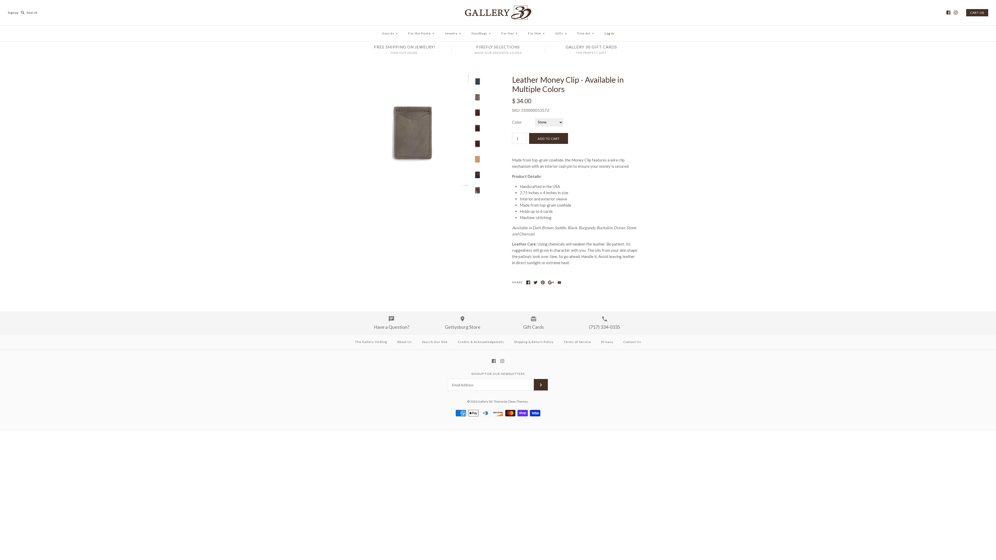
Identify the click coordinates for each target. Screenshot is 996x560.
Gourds (390, 33)
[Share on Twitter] (535, 282)
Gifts (561, 33)
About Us (404, 342)
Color (517, 122)
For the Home (421, 33)
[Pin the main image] (543, 282)
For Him (536, 33)
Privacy (607, 342)
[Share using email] (559, 282)
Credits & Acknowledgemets (481, 342)
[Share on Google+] (551, 282)
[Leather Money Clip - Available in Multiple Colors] (413, 78)
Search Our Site (434, 342)
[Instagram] (956, 13)
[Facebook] (948, 13)
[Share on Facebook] (528, 282)
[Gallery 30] (498, 8)
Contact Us (632, 342)
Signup (13, 13)
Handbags (481, 33)
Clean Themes (518, 401)
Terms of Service (577, 342)
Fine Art (585, 33)
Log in (609, 33)
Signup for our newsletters (498, 374)
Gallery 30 (485, 401)
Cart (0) (977, 13)
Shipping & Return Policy (534, 342)
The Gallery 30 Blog (371, 342)
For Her (509, 33)
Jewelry (453, 33)
